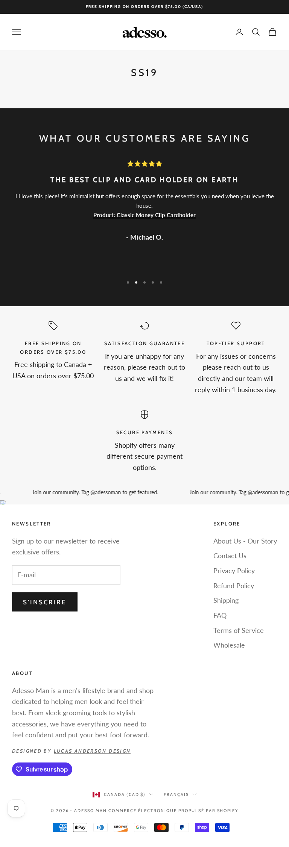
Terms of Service (238, 630)
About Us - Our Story (245, 541)
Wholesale (229, 645)
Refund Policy (233, 585)
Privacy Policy (234, 570)
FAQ (220, 615)
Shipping (226, 600)
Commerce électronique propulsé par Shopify (173, 810)
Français (176, 794)
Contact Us (229, 555)
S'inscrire (45, 602)
